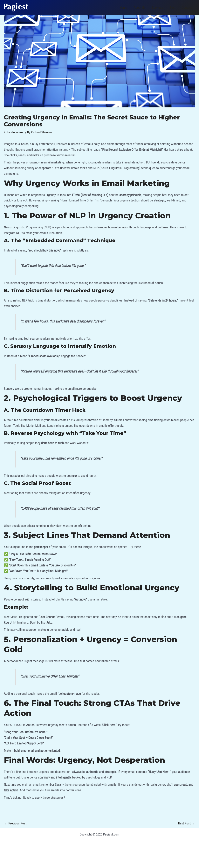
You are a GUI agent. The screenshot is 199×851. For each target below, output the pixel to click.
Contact (187, 8)
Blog (172, 8)
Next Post (186, 823)
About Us (139, 8)
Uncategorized (15, 132)
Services (157, 8)
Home (123, 8)
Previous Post (15, 823)
